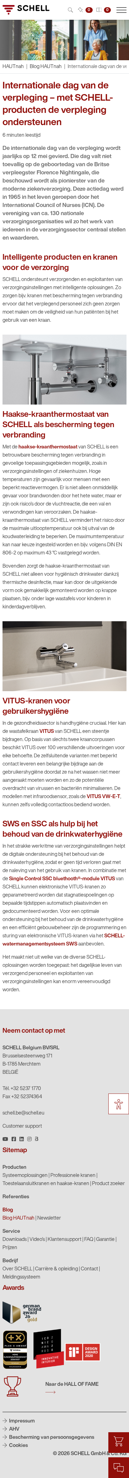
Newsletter (49, 1218)
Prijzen (10, 1247)
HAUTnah (13, 66)
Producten (14, 1167)
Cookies (18, 1445)
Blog (8, 1210)
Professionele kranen (72, 1175)
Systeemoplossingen (25, 1175)
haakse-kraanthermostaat (47, 447)
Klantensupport (64, 1239)
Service (11, 1231)
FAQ (88, 1239)
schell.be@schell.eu (23, 1113)
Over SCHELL (17, 1269)
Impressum (21, 1421)
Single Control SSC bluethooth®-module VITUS (62, 879)
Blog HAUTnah (46, 66)
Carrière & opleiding (56, 1269)
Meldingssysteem (21, 1277)
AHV (13, 1429)
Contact (89, 1269)
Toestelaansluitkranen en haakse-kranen (46, 1183)
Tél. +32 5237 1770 (22, 1088)
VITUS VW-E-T (103, 796)
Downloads (15, 1239)
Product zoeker (108, 1183)
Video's (37, 1239)
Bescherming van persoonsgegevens (51, 1437)
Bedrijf (10, 1260)
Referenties (16, 1197)
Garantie (105, 1239)
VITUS (46, 731)
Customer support (22, 1126)
